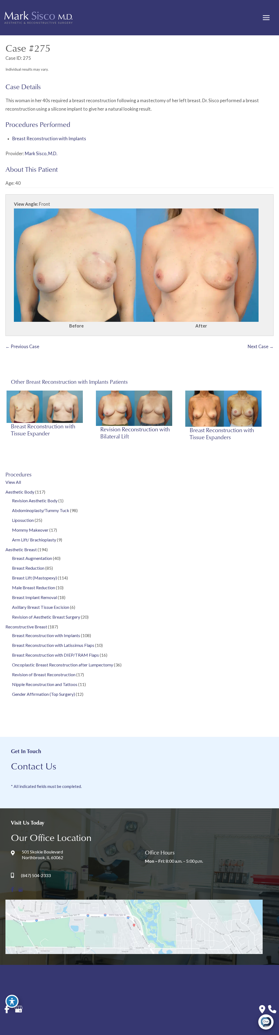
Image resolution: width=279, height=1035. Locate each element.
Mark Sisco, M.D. (41, 153)
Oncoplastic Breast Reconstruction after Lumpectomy (62, 664)
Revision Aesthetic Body (34, 500)
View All (13, 482)
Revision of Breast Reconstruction (43, 674)
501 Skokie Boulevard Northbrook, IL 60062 (42, 854)
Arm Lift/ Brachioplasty (34, 539)
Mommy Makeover (30, 529)
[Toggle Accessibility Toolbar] (12, 1001)
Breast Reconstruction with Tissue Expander (43, 429)
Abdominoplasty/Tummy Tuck (40, 510)
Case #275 (27, 48)
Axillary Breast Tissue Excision (40, 607)
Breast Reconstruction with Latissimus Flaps (53, 645)
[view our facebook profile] (12, 889)
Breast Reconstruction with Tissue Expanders (222, 433)
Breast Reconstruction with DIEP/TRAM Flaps (55, 654)
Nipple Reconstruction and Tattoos (44, 684)
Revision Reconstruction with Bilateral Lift (135, 432)
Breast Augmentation (32, 558)
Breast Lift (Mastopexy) (34, 577)
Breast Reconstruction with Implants (46, 635)
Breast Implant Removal (34, 597)
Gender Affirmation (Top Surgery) (43, 694)
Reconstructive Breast (26, 626)
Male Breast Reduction (33, 587)
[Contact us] (262, 1009)
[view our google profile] (20, 889)
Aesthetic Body (19, 491)
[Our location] (272, 1009)
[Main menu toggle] (266, 17)
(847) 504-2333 (36, 875)
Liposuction (23, 520)
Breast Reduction (28, 568)
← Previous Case (22, 346)
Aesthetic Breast (21, 549)
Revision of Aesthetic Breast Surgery (46, 616)
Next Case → (261, 346)
